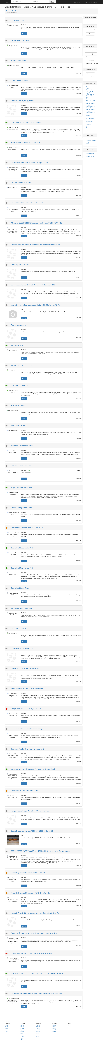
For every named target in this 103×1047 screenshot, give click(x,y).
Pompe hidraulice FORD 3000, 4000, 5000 (24, 709)
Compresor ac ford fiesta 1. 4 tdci (21, 648)
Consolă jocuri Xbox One (18, 265)
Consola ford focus (16, 20)
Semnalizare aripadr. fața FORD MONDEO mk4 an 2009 (30, 831)
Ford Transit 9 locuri (16, 426)
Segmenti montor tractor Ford (20, 488)
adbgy (22, 1035)
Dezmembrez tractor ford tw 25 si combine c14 (26, 528)
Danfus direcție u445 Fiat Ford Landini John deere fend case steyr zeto (35, 994)
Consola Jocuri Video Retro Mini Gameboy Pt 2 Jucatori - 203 (31, 285)
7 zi (90, 34)
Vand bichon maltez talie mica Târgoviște (91, 139)
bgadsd (22, 1030)
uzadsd (54, 1030)
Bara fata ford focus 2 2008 (19, 183)
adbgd (22, 1036)
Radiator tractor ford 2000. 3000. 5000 (23, 791)
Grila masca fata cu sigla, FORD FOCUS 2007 (26, 203)
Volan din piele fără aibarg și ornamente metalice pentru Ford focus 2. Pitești (91, 106)
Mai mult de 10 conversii (91, 63)
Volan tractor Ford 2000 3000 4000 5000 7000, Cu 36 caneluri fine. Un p (35, 973)
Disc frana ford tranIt (17, 628)
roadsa (38, 1025)
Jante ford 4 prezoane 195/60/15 (21, 446)
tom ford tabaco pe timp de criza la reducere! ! (26, 689)
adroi (37, 1035)
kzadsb (6, 1026)
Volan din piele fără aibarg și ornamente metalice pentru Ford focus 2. (34, 245)
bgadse (22, 1031)
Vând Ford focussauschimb (21, 101)
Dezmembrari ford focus (18, 81)
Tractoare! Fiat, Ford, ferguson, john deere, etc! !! (27, 749)
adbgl (22, 1039)
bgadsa (22, 1025)
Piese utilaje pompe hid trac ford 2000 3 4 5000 (26, 873)
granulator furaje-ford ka (18, 385)
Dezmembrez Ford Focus (18, 40)
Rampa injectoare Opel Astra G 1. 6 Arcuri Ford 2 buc (28, 811)
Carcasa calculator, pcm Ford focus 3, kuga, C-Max (28, 163)
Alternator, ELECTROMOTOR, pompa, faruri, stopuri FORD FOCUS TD (35, 223)
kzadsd (6, 1030)
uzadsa (54, 1025)
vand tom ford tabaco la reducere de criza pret (26, 729)
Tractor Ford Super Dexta (18, 588)
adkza (6, 1025)
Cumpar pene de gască (90, 142)
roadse (38, 1031)
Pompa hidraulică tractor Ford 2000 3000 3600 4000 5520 (30, 953)
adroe (37, 1036)
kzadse (6, 1031)
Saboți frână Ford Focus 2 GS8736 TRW (24, 143)
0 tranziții (91, 54)
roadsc (38, 1028)
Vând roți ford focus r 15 (90, 157)
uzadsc (54, 1028)
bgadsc (22, 1028)
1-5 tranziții (91, 60)
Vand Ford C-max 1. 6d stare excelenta (23, 669)
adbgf (22, 1038)
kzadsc (6, 1028)
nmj (68, 1025)
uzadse (54, 1031)
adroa (7, 2)
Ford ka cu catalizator (17, 325)
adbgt (22, 1033)
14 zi (90, 37)
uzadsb (54, 1026)
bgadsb (22, 1026)
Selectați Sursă (90, 77)
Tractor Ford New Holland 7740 (20, 568)
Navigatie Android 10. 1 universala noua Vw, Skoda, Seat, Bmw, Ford (34, 913)
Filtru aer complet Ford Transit (20, 466)
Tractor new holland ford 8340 (20, 608)
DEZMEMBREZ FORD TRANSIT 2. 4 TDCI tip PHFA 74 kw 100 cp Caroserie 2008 (39, 851)
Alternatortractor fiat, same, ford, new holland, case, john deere (33, 933)
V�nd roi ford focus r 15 (90, 154)
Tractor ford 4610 (15, 345)
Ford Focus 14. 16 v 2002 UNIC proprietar (24, 122)
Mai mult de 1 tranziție (91, 57)
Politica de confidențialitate (90, 2)
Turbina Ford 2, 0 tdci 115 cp (19, 365)
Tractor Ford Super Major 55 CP (21, 548)
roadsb (38, 1026)
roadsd (38, 1030)
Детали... (24, 33)
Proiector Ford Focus (17, 61)
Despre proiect (77, 2)
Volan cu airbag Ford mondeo (20, 508)
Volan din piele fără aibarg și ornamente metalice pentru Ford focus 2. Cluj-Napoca (91, 112)
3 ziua (90, 31)
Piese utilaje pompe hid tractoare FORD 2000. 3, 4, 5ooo (30, 893)
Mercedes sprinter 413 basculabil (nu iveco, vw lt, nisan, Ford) (31, 769)
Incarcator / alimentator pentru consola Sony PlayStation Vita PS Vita (34, 305)
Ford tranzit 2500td (16, 406)
